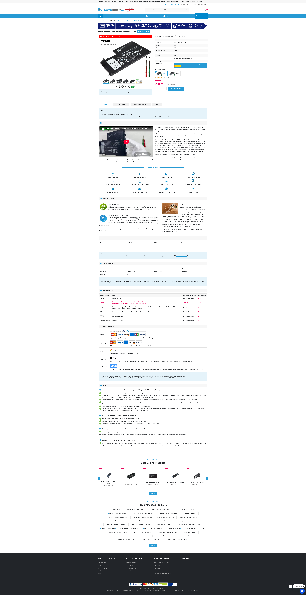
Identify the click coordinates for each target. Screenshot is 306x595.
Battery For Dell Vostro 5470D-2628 (140, 536)
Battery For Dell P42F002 (189, 513)
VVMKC (129, 274)
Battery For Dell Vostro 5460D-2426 (189, 536)
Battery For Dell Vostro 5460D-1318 (116, 521)
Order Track (158, 16)
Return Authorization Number (162, 562)
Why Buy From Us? (103, 568)
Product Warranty (103, 571)
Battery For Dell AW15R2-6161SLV (186, 509)
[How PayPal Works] (172, 584)
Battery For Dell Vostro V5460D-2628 (167, 513)
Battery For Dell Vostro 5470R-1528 (118, 513)
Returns (189, 4)
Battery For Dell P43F (174, 528)
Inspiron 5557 (103, 271)
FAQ (149, 16)
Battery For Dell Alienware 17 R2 (165, 517)
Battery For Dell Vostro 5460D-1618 (140, 524)
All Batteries (107, 16)
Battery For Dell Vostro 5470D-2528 (188, 521)
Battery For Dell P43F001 (189, 532)
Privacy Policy (102, 562)
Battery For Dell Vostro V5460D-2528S (189, 524)
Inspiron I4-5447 (131, 271)
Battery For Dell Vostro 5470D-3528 (143, 513)
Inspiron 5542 (184, 268)
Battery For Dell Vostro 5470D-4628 (118, 532)
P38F (182, 242)
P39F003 (102, 274)
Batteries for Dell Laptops (110, 20)
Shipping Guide (203, 4)
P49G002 (183, 245)
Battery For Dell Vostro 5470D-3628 (164, 524)
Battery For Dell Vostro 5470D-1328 (143, 532)
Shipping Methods (131, 562)
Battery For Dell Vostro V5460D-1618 (152, 539)
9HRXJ (155, 242)
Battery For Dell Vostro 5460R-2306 (118, 517)
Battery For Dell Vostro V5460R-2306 (167, 532)
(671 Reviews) (166, 77)
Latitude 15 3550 (158, 271)
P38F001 (102, 245)
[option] (125, 58)
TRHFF (129, 249)
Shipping (195, 4)
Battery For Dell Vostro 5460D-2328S (177, 539)
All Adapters (119, 16)
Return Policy (101, 565)
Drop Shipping (130, 571)
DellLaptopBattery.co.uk (152, 588)
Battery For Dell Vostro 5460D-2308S (165, 536)
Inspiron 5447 (157, 268)
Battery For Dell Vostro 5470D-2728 (142, 517)
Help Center (168, 16)
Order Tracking (130, 565)
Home (99, 20)
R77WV (102, 249)
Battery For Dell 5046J (116, 509)
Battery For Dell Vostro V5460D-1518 (141, 521)
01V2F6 (102, 242)
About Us (183, 4)
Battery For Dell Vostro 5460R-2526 (127, 539)
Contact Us (202, 16)
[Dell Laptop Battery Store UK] (120, 10)
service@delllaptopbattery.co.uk (171, 4)
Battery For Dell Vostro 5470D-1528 (136, 509)
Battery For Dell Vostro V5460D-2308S (162, 509)
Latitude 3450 (184, 271)
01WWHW (129, 242)
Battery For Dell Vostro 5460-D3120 (194, 528)
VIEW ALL (153, 493)
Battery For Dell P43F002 (108, 528)
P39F (128, 245)
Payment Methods (131, 568)
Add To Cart (177, 88)
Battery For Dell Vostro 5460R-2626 (129, 528)
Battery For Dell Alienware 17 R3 (165, 521)
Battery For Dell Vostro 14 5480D (188, 517)
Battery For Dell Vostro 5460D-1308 (153, 528)
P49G (155, 245)
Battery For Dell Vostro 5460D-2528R (116, 524)
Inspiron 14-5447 (131, 268)
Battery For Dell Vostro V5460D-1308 (116, 536)
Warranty (141, 16)
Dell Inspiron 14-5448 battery (184, 154)
